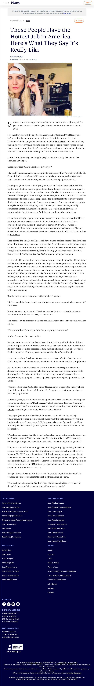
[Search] (8, 3)
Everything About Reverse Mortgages (17, 520)
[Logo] (15, 3)
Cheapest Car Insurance (57, 524)
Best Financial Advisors (57, 541)
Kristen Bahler (18, 57)
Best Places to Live (9, 567)
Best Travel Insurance (10, 575)
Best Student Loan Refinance (59, 507)
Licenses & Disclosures (57, 580)
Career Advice (15, 21)
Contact (51, 554)
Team (50, 558)
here (75, 679)
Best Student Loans (56, 503)
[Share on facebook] (4, 604)
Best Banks (6, 528)
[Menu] (4, 3)
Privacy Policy (53, 563)
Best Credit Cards (9, 524)
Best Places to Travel (10, 571)
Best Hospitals (8, 563)
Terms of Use (53, 567)
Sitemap (51, 588)
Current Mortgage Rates (11, 503)
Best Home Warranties (56, 537)
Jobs (28, 21)
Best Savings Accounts (11, 533)
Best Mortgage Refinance (12, 516)
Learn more (67, 13)
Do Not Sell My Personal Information (62, 571)
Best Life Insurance (55, 533)
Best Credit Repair (55, 511)
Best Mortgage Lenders (11, 507)
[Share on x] (9, 604)
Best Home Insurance (56, 528)
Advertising (52, 584)
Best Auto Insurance (56, 520)
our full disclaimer (75, 673)
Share (80, 21)
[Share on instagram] (13, 604)
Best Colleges (7, 558)
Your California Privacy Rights (59, 575)
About (50, 550)
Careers (51, 592)
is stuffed (60, 141)
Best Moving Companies (11, 537)
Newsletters (6, 550)
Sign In (88, 2)
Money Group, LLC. (35, 663)
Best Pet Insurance (9, 580)
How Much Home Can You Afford (15, 511)
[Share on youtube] (18, 604)
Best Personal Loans (56, 516)
